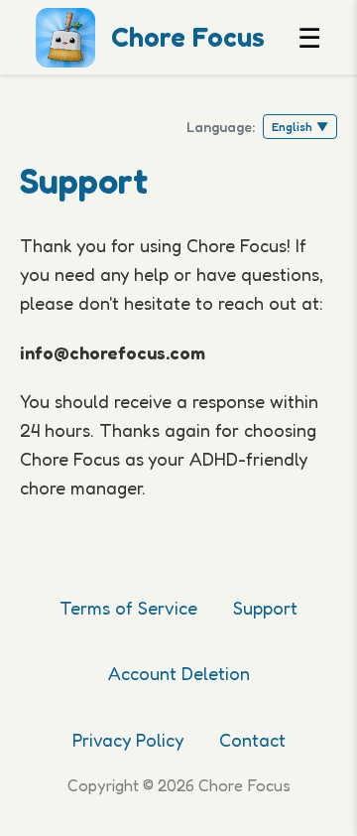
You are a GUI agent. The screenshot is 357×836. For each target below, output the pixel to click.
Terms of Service (128, 608)
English (300, 126)
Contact (252, 740)
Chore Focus (188, 37)
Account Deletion (179, 673)
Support (265, 608)
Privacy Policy (127, 740)
